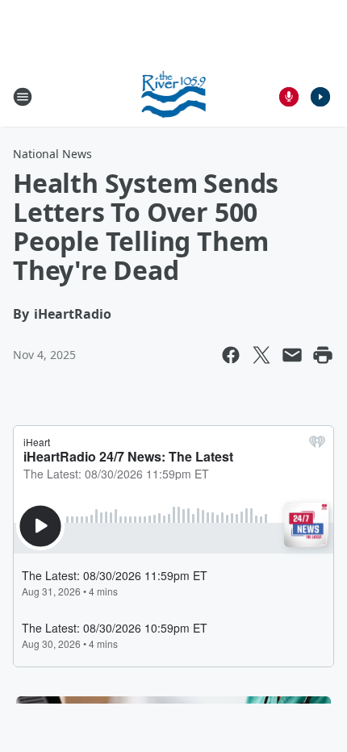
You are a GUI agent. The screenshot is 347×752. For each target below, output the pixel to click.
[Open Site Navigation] (22, 97)
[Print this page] (322, 355)
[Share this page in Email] (292, 355)
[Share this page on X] (261, 355)
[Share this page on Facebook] (230, 355)
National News (52, 153)
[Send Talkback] (289, 97)
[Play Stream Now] (320, 97)
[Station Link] (174, 96)
